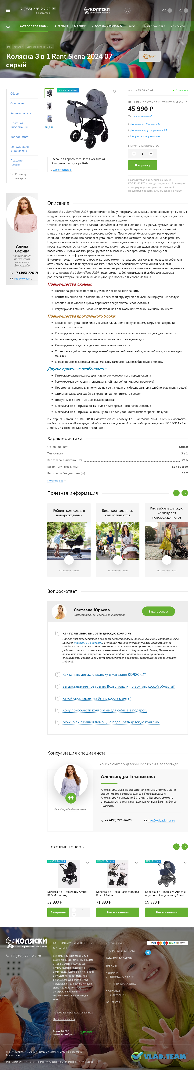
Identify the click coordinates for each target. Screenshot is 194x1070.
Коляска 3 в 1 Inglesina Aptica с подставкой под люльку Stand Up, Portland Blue (165, 893)
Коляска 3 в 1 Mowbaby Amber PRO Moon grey (67, 893)
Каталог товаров (119, 958)
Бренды (111, 965)
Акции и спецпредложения (120, 974)
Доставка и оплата (120, 951)
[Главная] (8, 46)
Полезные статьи (69, 570)
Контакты (113, 1002)
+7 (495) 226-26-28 (29, 272)
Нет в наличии (118, 912)
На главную (115, 943)
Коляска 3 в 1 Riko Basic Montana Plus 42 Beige (117, 893)
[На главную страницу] (97, 10)
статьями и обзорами (88, 642)
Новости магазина (121, 984)
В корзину (142, 165)
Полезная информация (116, 993)
